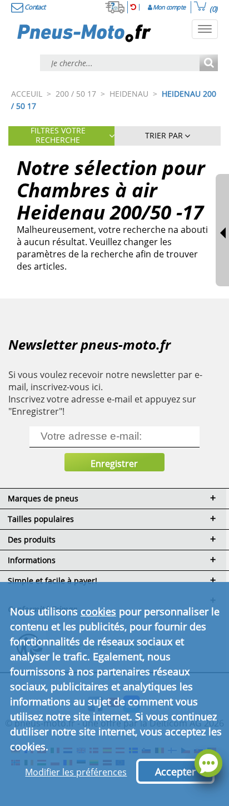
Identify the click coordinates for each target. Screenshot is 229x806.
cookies (98, 611)
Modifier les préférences (76, 772)
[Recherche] (209, 63)
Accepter (175, 771)
